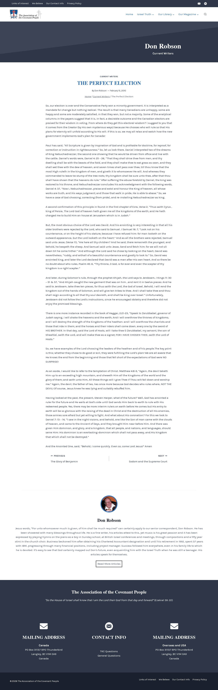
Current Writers (109, 76)
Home (129, 14)
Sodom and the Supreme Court (148, 459)
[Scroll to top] (210, 680)
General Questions (109, 655)
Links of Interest (20, 3)
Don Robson (101, 90)
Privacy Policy (74, 3)
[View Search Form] (205, 14)
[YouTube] (199, 3)
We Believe (37, 3)
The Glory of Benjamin (64, 459)
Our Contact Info (55, 3)
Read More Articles (109, 563)
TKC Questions (109, 651)
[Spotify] (205, 3)
